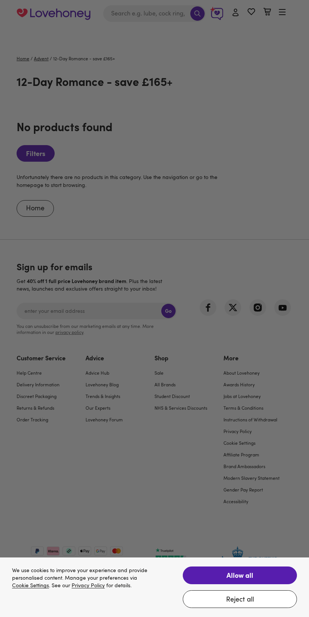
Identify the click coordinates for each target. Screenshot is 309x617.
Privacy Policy (88, 585)
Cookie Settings (30, 585)
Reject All (240, 598)
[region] (154, 587)
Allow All (239, 575)
